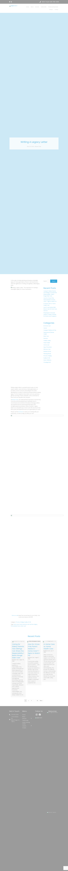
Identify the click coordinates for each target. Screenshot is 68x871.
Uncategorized (47, 362)
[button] (53, 281)
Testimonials (43, 6)
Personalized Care (15, 626)
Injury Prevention (47, 347)
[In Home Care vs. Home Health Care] (49, 661)
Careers (51, 9)
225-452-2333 (15, 714)
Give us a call (15, 615)
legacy (35, 624)
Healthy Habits (47, 340)
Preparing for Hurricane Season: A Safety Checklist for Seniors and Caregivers (49, 314)
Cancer (45, 328)
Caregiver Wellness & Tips (49, 330)
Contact (56, 9)
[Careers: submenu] (31, 726)
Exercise (45, 338)
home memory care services (26, 624)
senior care (23, 626)
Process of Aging (20, 622)
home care (16, 624)
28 (37, 700)
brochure (20, 411)
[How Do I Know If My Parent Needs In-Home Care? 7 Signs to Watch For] (34, 662)
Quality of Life (27, 622)
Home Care (46, 345)
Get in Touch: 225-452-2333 (50, 2)
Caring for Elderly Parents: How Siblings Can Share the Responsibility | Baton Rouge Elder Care (50, 293)
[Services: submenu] (31, 718)
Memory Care (46, 349)
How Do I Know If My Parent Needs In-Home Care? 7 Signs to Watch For (50, 299)
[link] (27, 715)
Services (37, 6)
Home (27, 6)
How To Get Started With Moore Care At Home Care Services (50, 309)
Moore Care (15, 399)
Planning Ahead (47, 353)
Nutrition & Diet (47, 351)
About (32, 6)
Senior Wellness (47, 360)
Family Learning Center (53, 6)
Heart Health (46, 342)
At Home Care (47, 326)
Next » (41, 700)
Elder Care (46, 336)
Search (45, 281)
